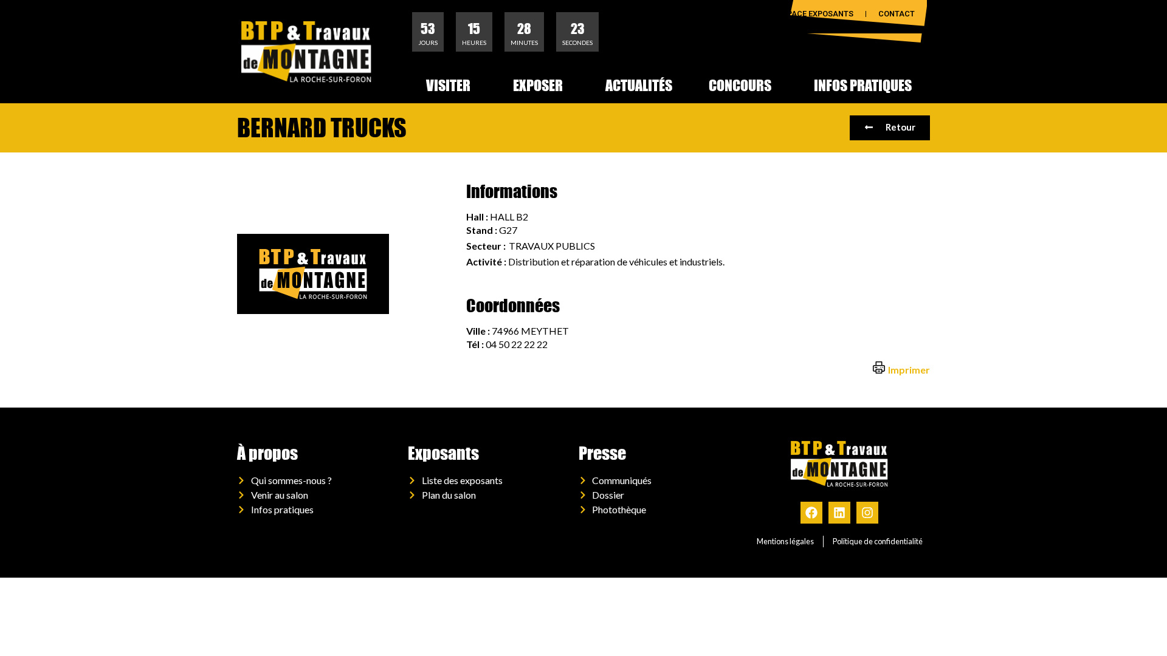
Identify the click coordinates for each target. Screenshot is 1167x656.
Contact (896, 13)
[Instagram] (867, 513)
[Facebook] (811, 513)
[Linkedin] (839, 513)
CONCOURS (740, 85)
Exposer (538, 85)
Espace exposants (815, 13)
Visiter (448, 85)
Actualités (638, 85)
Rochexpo (732, 13)
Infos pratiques (863, 85)
